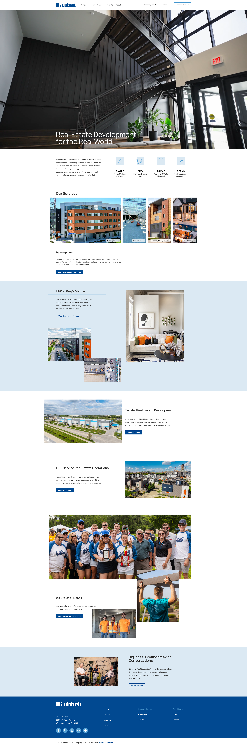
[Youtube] (78, 730)
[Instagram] (71, 730)
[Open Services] (89, 5)
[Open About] (122, 5)
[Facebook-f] (58, 730)
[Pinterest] (85, 730)
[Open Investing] (102, 5)
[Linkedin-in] (65, 730)
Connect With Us (182, 5)
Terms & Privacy (106, 742)
